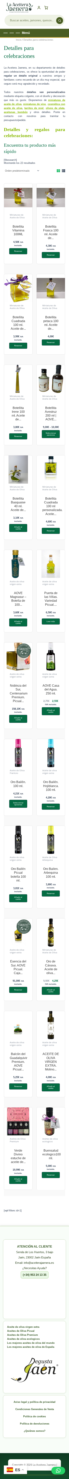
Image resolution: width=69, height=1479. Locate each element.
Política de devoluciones (34, 1423)
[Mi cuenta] (39, 8)
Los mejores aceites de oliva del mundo (31, 1342)
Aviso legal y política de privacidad (34, 1402)
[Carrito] (47, 8)
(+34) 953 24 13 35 (34, 1274)
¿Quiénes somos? (34, 1430)
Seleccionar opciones (51, 434)
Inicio (18, 39)
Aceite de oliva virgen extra (23, 1326)
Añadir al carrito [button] (18, 528)
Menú (26, 32)
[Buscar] (59, 20)
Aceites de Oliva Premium (22, 1334)
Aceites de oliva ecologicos (23, 1338)
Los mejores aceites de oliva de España (30, 1346)
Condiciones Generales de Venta (34, 1409)
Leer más (51, 621)
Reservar (18, 251)
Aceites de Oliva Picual (20, 1330)
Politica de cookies (34, 1416)
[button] (58, 1470)
